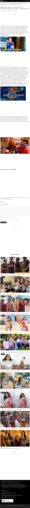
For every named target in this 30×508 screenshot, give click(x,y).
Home (1, 3)
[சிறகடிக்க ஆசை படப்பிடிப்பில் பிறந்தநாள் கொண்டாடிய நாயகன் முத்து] (15, 419)
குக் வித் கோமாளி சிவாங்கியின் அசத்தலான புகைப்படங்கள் (10, 409)
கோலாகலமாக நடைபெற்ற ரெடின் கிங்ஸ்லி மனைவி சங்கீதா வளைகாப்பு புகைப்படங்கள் (14, 313)
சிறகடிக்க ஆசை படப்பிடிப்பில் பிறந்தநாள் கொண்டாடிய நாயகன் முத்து (11, 429)
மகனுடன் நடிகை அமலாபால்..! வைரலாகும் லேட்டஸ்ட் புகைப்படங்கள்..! (11, 390)
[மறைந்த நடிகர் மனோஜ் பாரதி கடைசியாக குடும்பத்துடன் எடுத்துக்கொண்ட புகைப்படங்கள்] (15, 342)
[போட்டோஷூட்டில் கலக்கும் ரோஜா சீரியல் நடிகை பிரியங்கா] (15, 323)
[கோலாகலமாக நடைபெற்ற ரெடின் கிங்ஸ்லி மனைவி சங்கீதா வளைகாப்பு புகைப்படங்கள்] (15, 303)
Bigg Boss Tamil (6, 3)
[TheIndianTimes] (3, 1)
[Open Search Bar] (24, 1)
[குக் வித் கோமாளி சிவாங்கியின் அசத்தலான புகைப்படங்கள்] (15, 400)
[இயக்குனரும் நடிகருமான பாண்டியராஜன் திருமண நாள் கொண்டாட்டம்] (15, 265)
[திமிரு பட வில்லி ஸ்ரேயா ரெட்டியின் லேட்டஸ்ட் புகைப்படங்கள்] (15, 438)
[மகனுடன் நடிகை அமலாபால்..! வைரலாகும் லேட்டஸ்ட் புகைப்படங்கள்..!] (15, 380)
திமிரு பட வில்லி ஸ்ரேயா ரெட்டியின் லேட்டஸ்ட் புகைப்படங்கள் (10, 448)
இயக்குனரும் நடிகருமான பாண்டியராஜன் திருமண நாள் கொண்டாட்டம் (11, 275)
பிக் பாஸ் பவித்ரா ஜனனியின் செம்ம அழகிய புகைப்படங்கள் (9, 371)
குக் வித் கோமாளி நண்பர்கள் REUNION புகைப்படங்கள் (9, 294)
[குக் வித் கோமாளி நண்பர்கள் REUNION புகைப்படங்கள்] (15, 284)
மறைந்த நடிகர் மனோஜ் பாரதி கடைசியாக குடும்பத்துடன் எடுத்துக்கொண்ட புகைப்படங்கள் (14, 352)
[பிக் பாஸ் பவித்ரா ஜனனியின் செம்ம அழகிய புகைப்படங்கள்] (15, 361)
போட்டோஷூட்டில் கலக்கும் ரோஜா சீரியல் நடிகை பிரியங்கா (9, 332)
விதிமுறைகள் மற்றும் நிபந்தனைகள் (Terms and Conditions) (12, 495)
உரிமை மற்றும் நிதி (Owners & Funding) (8, 496)
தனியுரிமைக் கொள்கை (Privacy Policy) (8, 493)
